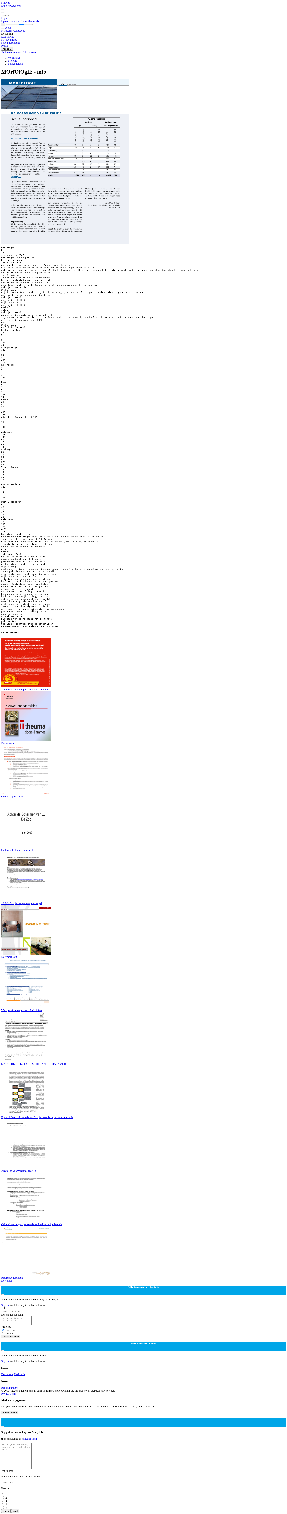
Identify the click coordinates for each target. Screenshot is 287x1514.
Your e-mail (7, 1470)
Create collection (11, 1336)
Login (4, 18)
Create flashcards (30, 21)
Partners (13, 1387)
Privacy (5, 1393)
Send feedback (10, 1412)
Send (15, 1511)
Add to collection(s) (12, 52)
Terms (13, 1393)
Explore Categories (11, 5)
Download (6, 1280)
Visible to (6, 1326)
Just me (9, 1333)
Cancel (6, 1511)
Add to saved (30, 52)
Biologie (12, 60)
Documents (7, 1374)
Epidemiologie (15, 63)
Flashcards (7, 30)
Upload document (11, 21)
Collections (19, 30)
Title (3, 1308)
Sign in (5, 1305)
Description (12, 1314)
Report (4, 1387)
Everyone (10, 1330)
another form (30, 1438)
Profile (4, 45)
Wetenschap (14, 57)
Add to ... (7, 49)
